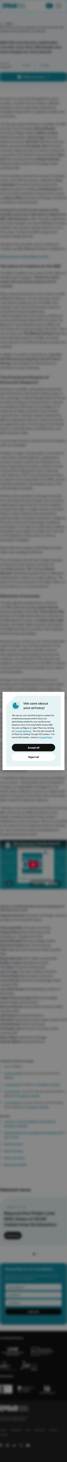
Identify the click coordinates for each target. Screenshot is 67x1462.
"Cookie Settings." (23, 731)
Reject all (33, 757)
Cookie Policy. (46, 737)
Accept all (33, 747)
